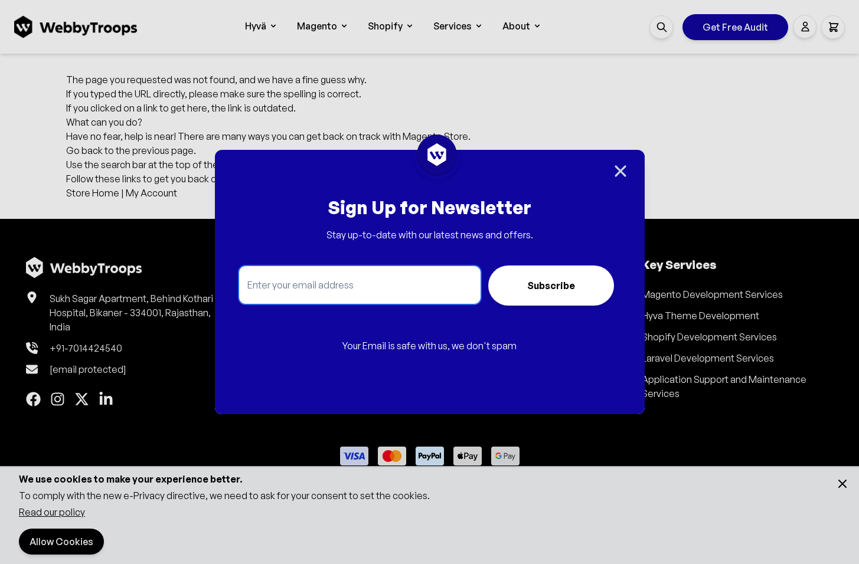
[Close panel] (620, 171)
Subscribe (550, 285)
